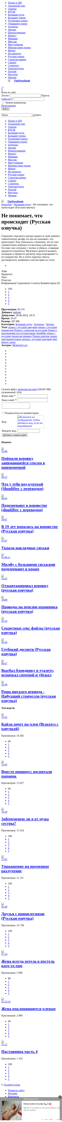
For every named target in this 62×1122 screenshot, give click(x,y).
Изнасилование (16, 32)
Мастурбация (15, 44)
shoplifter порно (45, 333)
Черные (12, 77)
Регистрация (8, 105)
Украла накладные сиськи (25, 548)
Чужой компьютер (15, 102)
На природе (14, 53)
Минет (12, 50)
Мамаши (13, 38)
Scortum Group (12, 1084)
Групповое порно (18, 20)
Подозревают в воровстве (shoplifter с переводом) (24, 507)
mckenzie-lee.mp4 (27, 389)
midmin (17, 312)
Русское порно (16, 56)
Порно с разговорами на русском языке (29, 332)
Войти (6, 109)
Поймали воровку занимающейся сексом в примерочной (23, 463)
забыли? (6, 99)
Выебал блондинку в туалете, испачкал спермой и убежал (27, 672)
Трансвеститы (16, 68)
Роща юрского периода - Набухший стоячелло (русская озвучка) (28, 696)
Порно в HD (15, 2)
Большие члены (17, 17)
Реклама (12, 1093)
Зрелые (12, 29)
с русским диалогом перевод (28, 335)
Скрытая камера (17, 59)
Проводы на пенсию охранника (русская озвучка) (29, 609)
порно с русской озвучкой (22, 327)
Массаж (12, 41)
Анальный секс (16, 5)
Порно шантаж (41, 336)
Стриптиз (13, 65)
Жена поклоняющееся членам (28, 1009)
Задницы (13, 26)
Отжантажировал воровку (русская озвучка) (24, 587)
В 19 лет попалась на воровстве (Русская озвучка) (29, 528)
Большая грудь (16, 14)
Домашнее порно (17, 23)
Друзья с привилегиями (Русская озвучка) (22, 916)
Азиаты (12, 8)
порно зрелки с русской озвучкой (33, 339)
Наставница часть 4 (19, 1051)
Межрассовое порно (19, 47)
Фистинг (13, 74)
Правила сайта (16, 1090)
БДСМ (11, 11)
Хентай (12, 71)
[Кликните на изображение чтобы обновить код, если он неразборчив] (30, 427)
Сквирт (12, 62)
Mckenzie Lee (19, 345)
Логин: (5, 95)
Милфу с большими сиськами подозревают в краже (28, 566)
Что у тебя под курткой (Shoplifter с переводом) (22, 486)
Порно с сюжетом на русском (30, 330)
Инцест (12, 35)
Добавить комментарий (14, 435)
